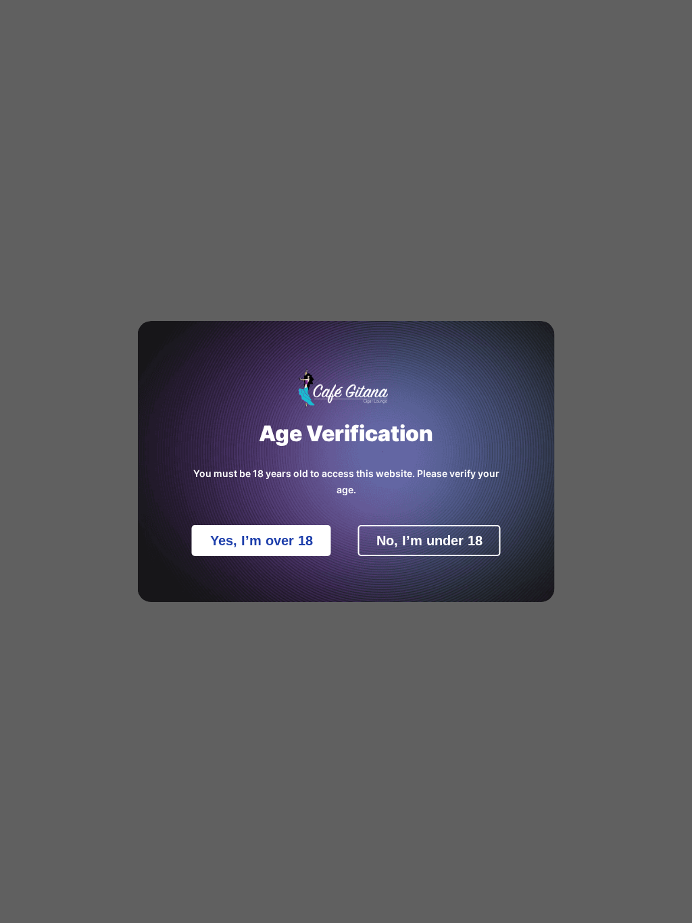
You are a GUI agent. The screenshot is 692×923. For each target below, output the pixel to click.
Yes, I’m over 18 (261, 540)
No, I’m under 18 (429, 540)
